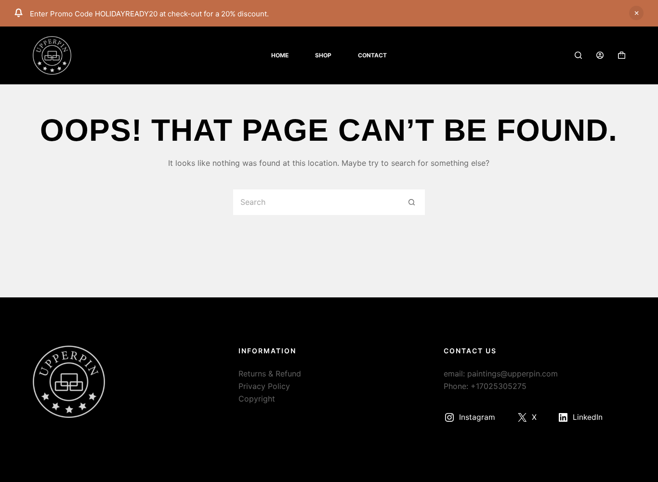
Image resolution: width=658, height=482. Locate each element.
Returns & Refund (269, 373)
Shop (323, 55)
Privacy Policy (264, 386)
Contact (372, 55)
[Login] (600, 55)
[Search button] (412, 202)
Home (280, 55)
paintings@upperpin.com (512, 373)
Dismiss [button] (636, 13)
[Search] (578, 55)
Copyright (256, 398)
